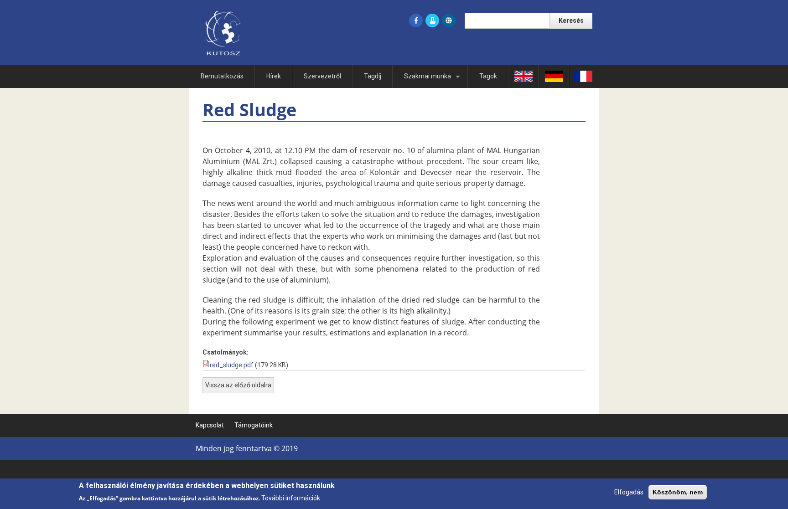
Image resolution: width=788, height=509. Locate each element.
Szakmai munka (433, 79)
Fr (583, 76)
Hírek (273, 76)
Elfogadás (628, 492)
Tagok (488, 76)
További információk (290, 498)
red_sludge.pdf (232, 365)
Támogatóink (253, 425)
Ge (554, 76)
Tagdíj (372, 76)
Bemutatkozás (222, 76)
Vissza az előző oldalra (238, 385)
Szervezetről (322, 76)
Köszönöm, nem (678, 492)
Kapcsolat (210, 425)
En (523, 76)
